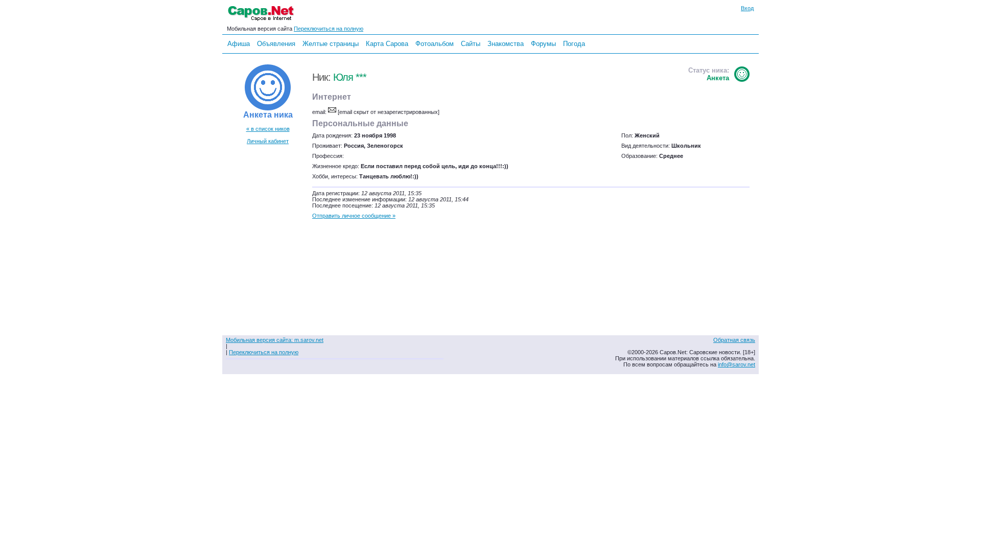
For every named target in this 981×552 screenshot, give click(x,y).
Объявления (276, 44)
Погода (574, 44)
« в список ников (268, 129)
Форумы (543, 44)
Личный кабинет (268, 141)
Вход (747, 8)
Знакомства (505, 44)
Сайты (470, 44)
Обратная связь (734, 340)
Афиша (238, 44)
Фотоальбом (434, 44)
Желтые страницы (330, 44)
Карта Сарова (387, 44)
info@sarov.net (736, 364)
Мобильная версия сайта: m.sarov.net (274, 340)
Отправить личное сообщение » (353, 216)
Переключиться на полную (328, 29)
